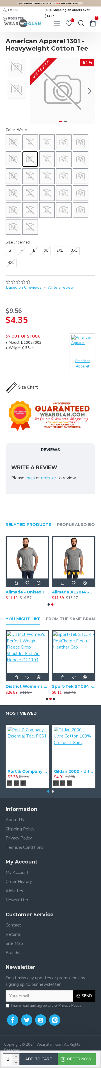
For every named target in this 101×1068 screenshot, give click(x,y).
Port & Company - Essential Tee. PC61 (27, 771)
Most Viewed (21, 713)
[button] (36, 91)
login (30, 478)
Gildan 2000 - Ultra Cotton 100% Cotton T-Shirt (73, 771)
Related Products (28, 524)
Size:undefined (18, 242)
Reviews (50, 449)
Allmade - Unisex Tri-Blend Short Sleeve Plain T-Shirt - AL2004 (27, 592)
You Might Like (23, 619)
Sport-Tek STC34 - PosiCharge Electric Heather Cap (73, 686)
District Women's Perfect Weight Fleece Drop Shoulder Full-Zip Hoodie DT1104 (27, 686)
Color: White (16, 129)
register (48, 478)
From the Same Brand (72, 619)
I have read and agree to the (46, 1005)
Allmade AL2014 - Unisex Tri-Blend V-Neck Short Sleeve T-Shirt (73, 592)
